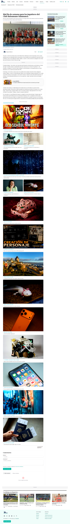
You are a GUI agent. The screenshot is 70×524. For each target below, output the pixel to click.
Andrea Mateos (10, 506)
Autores (37, 516)
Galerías (13, 1)
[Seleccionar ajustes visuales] (66, 2)
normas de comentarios (19, 466)
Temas (37, 518)
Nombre (4, 455)
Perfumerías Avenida (19, 4)
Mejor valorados (16, 473)
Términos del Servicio (48, 515)
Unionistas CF (3, 4)
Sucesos (61, 28)
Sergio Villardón (26, 505)
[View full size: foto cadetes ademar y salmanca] (23, 33)
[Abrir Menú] (68, 2)
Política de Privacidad (48, 516)
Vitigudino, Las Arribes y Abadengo (59, 45)
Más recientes (7, 473)
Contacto (46, 513)
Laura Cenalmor (15, 506)
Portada (8, 1)
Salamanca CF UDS (11, 4)
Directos (37, 515)
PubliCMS (17, 518)
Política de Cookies (48, 518)
